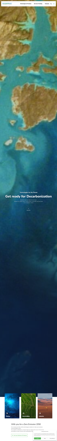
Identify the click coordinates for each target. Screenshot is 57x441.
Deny (45, 438)
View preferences (52, 438)
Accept (37, 438)
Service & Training (38, 3)
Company (47, 3)
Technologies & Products (25, 3)
